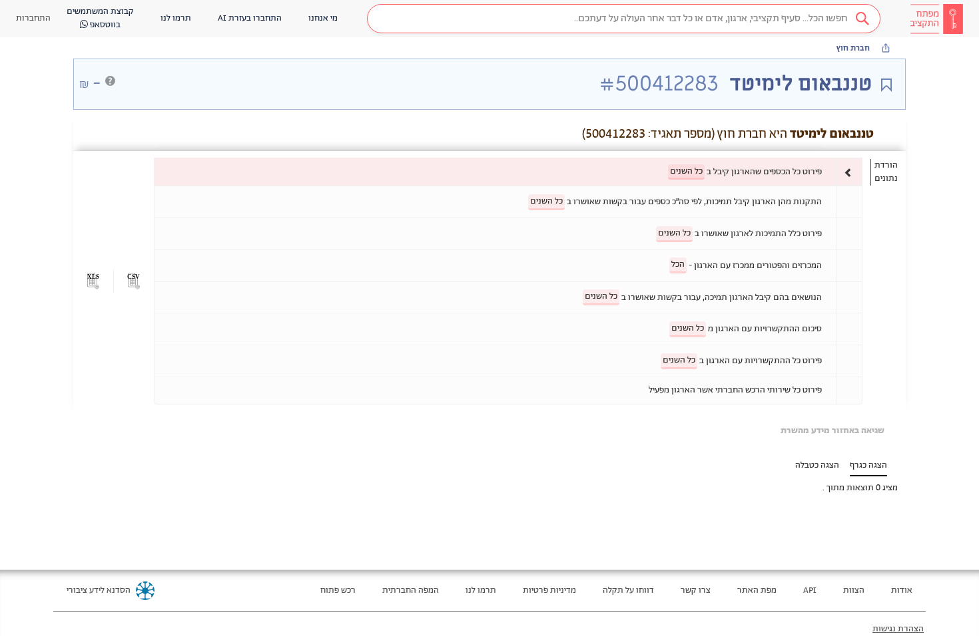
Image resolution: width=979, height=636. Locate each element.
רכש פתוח (338, 590)
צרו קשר (696, 590)
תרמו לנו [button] (176, 18)
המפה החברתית (410, 590)
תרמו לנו (481, 590)
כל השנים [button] (686, 171)
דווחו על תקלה (628, 590)
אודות (901, 590)
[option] (508, 172)
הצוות (853, 590)
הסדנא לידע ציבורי (99, 590)
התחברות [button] (33, 18)
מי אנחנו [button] (323, 18)
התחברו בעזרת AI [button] (250, 18)
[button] (623, 18)
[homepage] (936, 18)
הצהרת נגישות (898, 629)
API (809, 590)
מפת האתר (757, 590)
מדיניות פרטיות (549, 590)
